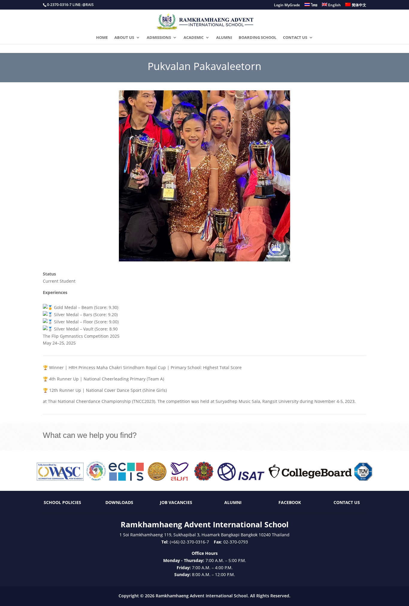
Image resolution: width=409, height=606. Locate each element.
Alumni (233, 502)
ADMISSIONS (159, 37)
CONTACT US (295, 37)
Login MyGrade (287, 5)
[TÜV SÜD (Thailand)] (363, 479)
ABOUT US (124, 37)
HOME (102, 37)
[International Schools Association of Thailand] (240, 479)
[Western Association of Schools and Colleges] (60, 479)
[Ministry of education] (157, 479)
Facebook (289, 502)
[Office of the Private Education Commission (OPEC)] (204, 479)
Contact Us (347, 502)
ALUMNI (224, 37)
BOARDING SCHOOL (257, 37)
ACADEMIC (194, 37)
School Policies (62, 502)
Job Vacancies (176, 502)
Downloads (119, 502)
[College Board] (310, 479)
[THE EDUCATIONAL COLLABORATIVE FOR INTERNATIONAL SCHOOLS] (126, 479)
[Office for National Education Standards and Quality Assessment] (179, 479)
